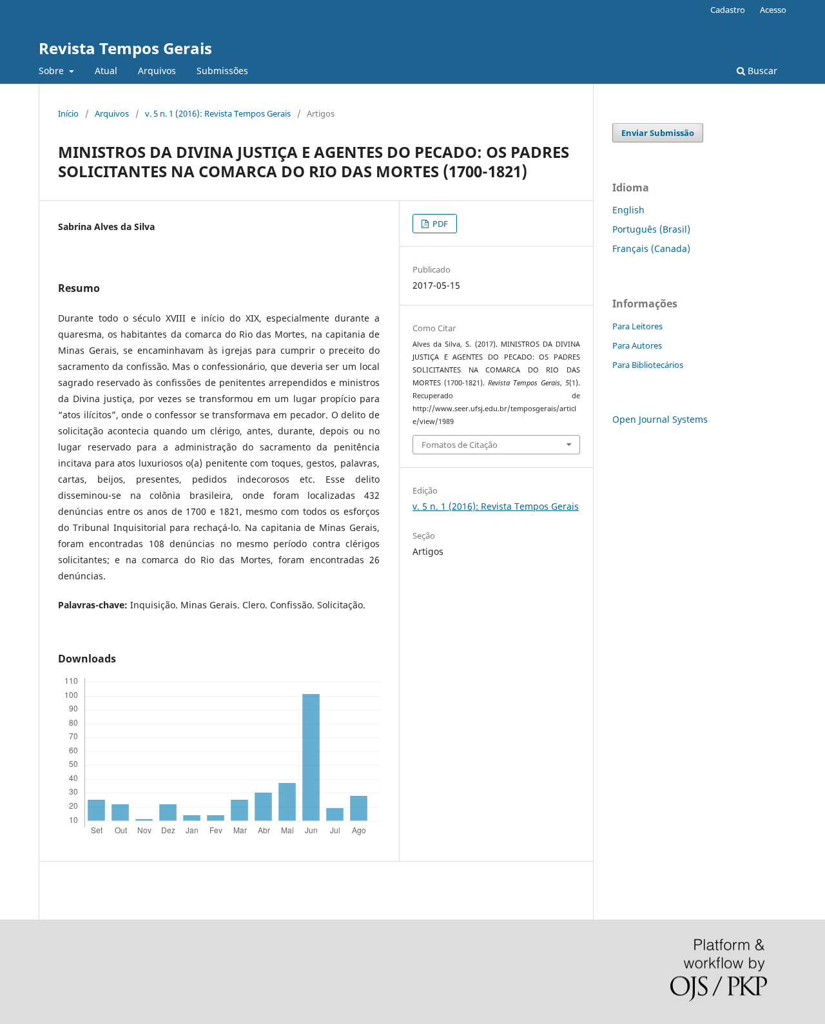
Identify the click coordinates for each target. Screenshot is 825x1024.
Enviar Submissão (657, 133)
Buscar (761, 70)
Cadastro (727, 9)
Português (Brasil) (651, 229)
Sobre (52, 70)
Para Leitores (637, 326)
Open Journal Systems (660, 419)
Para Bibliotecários (647, 365)
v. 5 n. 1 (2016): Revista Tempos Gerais (218, 113)
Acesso (773, 9)
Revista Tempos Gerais (125, 48)
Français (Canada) (651, 248)
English (628, 210)
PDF (439, 223)
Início (68, 113)
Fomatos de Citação (460, 444)
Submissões (222, 70)
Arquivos (157, 70)
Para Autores (637, 345)
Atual (106, 70)
